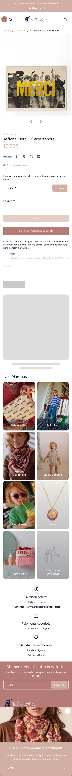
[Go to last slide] (31, 121)
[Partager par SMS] (38, 156)
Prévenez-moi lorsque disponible (36, 231)
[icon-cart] (65, 19)
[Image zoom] (36, 75)
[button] (36, 218)
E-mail (12, 188)
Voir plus (7, 266)
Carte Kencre (10, 134)
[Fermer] (67, 711)
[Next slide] (40, 121)
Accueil (7, 30)
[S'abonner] (63, 768)
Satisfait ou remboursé (36, 645)
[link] (53, 555)
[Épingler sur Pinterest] (24, 156)
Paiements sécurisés (36, 623)
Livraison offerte (36, 597)
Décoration (20, 30)
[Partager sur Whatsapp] (31, 156)
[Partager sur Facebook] (16, 156)
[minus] (7, 208)
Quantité (9, 201)
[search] (10, 19)
